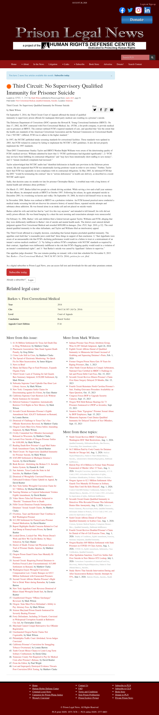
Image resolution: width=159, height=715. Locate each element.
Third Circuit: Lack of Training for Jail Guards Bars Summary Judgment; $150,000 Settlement (33, 375)
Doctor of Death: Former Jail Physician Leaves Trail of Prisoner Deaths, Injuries (33, 546)
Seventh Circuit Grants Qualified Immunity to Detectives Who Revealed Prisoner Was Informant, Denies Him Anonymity (91, 502)
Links (66, 64)
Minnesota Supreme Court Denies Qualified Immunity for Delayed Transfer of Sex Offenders (90, 419)
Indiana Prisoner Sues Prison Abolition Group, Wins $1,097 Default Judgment (89, 344)
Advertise (108, 64)
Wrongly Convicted (40, 697)
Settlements (103, 549)
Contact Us (83, 685)
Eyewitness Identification (78, 477)
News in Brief (19, 364)
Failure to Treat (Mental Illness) (96, 455)
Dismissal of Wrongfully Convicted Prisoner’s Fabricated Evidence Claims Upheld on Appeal (33, 478)
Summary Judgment (76, 539)
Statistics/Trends (93, 577)
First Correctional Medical (25, 100)
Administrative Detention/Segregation (90, 459)
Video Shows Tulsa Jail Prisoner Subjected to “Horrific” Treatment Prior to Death (33, 500)
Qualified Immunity (43, 100)
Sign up (152, 4)
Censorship (73, 446)
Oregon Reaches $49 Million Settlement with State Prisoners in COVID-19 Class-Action (91, 544)
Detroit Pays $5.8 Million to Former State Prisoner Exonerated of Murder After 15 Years (91, 466)
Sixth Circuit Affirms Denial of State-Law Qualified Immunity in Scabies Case (87, 519)
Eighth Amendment (99, 536)
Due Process (104, 443)
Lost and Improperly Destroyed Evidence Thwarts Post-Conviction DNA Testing (35, 668)
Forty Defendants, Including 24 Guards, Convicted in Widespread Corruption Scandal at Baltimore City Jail (35, 619)
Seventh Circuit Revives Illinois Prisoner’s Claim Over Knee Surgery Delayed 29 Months (90, 378)
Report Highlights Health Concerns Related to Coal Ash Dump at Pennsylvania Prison (35, 528)
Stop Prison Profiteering (89, 694)
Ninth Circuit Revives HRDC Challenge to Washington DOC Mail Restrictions (88, 438)
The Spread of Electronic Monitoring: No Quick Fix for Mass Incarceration (34, 360)
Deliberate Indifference (96, 496)
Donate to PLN (122, 694)
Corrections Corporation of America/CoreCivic (92, 561)
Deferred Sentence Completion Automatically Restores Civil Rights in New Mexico (33, 403)
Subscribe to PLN (123, 685)
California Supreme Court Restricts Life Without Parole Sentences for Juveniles (34, 397)
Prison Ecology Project (88, 697)
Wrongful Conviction (82, 471)
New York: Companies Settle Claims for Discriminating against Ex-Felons (30, 391)
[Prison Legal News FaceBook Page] (122, 9)
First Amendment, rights (88, 446)
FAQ (80, 688)
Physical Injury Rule (90, 508)
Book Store (94, 64)
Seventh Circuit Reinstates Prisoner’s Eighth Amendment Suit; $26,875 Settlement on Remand (35, 413)
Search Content (135, 64)
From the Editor (20, 663)
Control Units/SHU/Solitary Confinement (84, 490)
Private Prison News (124, 697)
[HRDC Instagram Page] (138, 9)
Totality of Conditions (83, 536)
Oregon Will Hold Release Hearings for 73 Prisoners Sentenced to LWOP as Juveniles (88, 403)
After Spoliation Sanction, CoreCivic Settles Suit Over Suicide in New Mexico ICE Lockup (90, 556)
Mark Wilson (36, 98)
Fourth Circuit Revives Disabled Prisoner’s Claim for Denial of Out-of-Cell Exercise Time (91, 532)
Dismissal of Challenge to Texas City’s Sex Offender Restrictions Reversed (31, 422)
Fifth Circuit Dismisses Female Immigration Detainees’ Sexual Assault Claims (32, 506)
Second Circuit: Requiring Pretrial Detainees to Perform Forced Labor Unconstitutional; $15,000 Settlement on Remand (34, 563)
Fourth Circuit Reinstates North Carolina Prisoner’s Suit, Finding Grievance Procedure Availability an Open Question (91, 389)
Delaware (69, 100)
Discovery (73, 564)
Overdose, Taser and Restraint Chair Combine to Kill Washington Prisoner (34, 515)
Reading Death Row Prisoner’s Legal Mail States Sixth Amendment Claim (34, 447)
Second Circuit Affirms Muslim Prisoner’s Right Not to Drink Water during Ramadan (34, 581)
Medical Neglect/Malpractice (88, 564)
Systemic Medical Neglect (85, 524)
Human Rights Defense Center (45, 688)
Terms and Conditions (88, 691)
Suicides (54, 100)
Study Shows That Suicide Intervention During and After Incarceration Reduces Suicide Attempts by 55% (91, 573)
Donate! (120, 64)
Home (13, 64)
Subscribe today (62, 75)
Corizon (72, 524)
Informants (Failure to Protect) (80, 511)
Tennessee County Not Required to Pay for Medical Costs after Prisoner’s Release (35, 658)
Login (143, 4)
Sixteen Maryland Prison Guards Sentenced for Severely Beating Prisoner (33, 612)
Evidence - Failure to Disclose (99, 477)
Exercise (110, 536)
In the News (38, 64)
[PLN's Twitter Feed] (130, 9)
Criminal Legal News (41, 691)
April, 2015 (70, 98)
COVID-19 (79, 549)
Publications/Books (92, 443)
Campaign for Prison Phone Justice (47, 694)
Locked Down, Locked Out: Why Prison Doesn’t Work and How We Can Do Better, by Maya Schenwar (34, 538)
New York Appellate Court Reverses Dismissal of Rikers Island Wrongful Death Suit (34, 590)
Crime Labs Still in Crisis (24, 355)
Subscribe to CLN (123, 688)
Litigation (53, 64)
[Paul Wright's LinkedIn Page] (147, 9)
